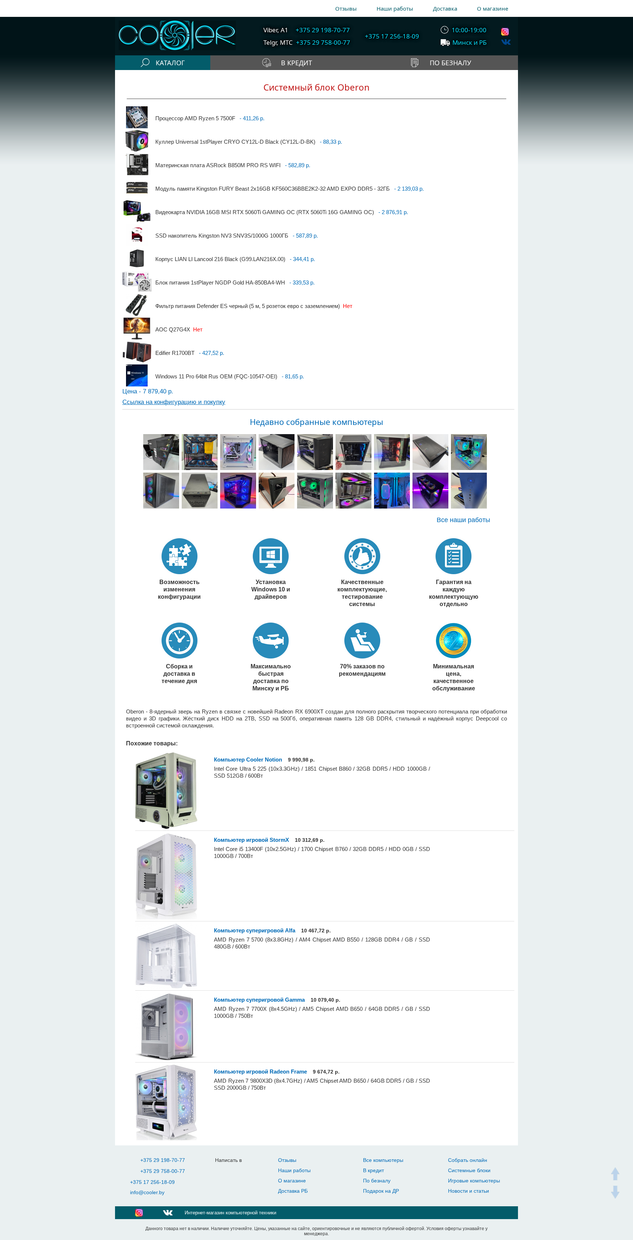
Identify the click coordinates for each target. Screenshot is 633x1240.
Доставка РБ (293, 1191)
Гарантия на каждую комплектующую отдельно (453, 593)
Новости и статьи (468, 1191)
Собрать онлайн (467, 1160)
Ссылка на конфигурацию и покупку (173, 402)
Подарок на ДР (381, 1191)
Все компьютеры (383, 1160)
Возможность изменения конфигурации (179, 589)
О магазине (492, 8)
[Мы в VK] (506, 42)
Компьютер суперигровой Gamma (259, 1000)
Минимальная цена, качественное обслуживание (453, 677)
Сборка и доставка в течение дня (179, 673)
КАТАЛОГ (170, 62)
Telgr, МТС (278, 42)
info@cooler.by (147, 1192)
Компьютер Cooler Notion (248, 759)
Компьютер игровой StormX (251, 840)
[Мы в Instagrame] (506, 32)
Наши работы (395, 8)
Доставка (445, 8)
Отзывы (346, 8)
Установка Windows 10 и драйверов (270, 589)
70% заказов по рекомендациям (362, 670)
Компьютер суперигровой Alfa (254, 930)
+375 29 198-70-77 (162, 1160)
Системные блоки (469, 1170)
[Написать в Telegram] (224, 1171)
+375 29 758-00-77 (162, 1171)
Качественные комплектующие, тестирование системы (362, 593)
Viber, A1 (275, 30)
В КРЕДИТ (296, 62)
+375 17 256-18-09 (152, 1182)
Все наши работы (463, 520)
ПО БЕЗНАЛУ (450, 62)
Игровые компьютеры (474, 1181)
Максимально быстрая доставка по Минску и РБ (271, 677)
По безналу (376, 1181)
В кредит (373, 1170)
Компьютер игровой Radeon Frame (260, 1071)
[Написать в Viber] (239, 1171)
